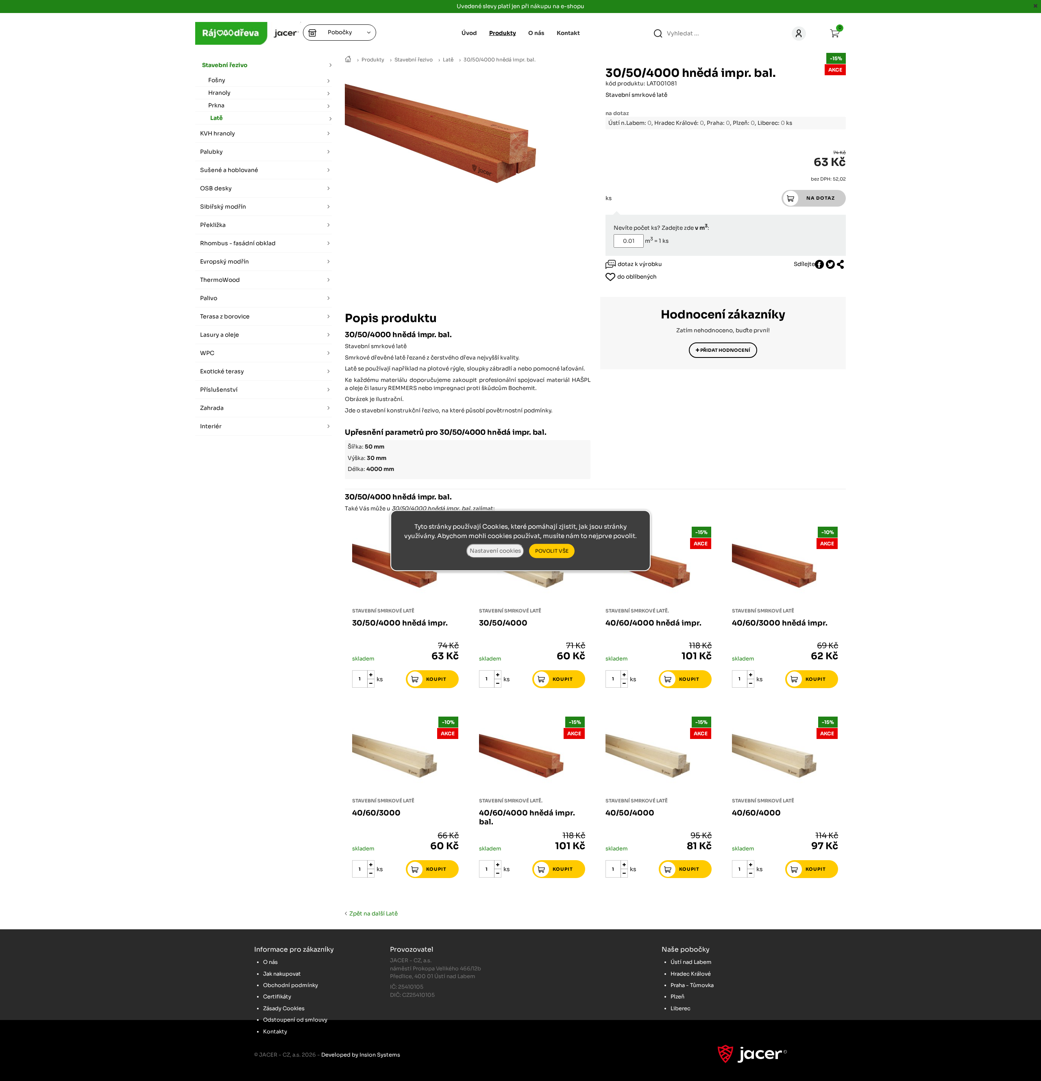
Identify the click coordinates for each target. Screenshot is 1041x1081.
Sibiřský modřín (223, 206)
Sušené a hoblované (229, 170)
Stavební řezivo (413, 60)
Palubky (211, 151)
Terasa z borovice (225, 316)
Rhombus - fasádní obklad (238, 243)
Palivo (208, 298)
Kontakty (275, 1031)
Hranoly (219, 92)
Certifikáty (277, 996)
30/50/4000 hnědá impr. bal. (500, 60)
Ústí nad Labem (691, 962)
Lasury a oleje (219, 334)
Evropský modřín (224, 261)
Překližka (213, 225)
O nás (536, 33)
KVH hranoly (217, 133)
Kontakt (568, 33)
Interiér (211, 426)
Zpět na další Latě (372, 913)
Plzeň (677, 996)
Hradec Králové (691, 973)
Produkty (373, 60)
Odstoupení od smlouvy (295, 1019)
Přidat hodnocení (724, 350)
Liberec (680, 1008)
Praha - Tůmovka (692, 985)
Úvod (469, 33)
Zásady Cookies (284, 1008)
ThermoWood (220, 279)
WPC (207, 353)
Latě (448, 60)
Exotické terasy (222, 371)
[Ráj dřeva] (348, 60)
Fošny (216, 80)
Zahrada (212, 408)
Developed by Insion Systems (360, 1054)
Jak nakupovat (282, 973)
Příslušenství (218, 389)
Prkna (216, 105)
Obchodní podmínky (290, 985)
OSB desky (216, 188)
